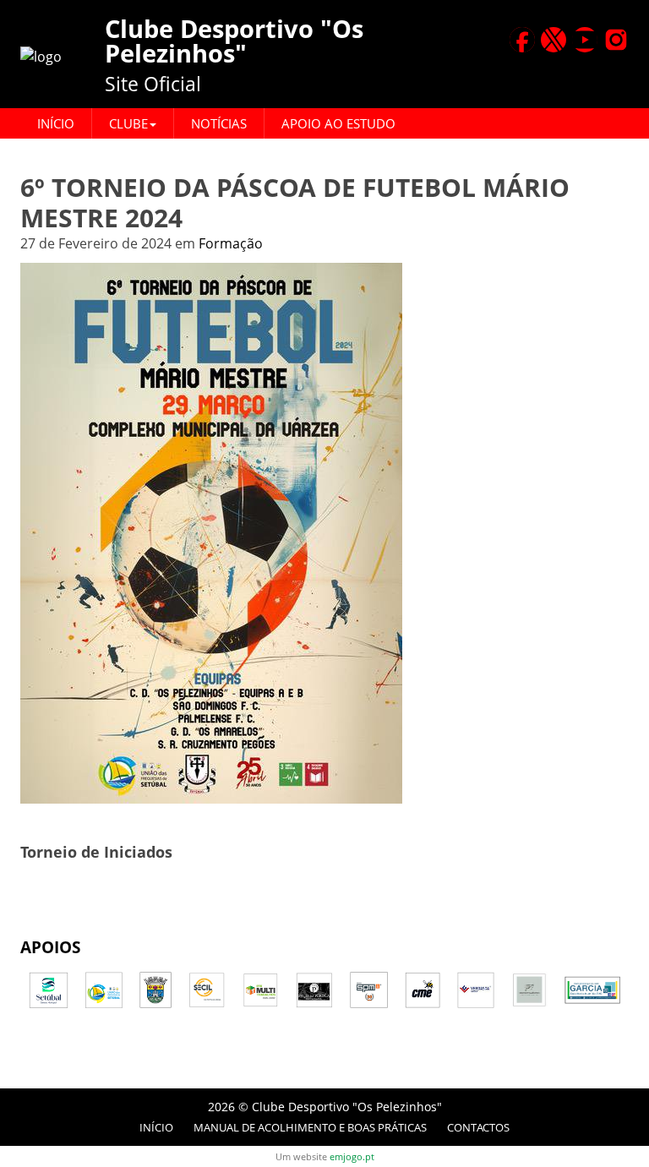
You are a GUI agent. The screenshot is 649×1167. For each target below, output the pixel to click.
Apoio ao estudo (338, 123)
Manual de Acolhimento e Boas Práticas (310, 1127)
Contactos (478, 1127)
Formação (231, 243)
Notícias (219, 123)
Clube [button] (128, 123)
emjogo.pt (352, 1156)
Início (55, 123)
